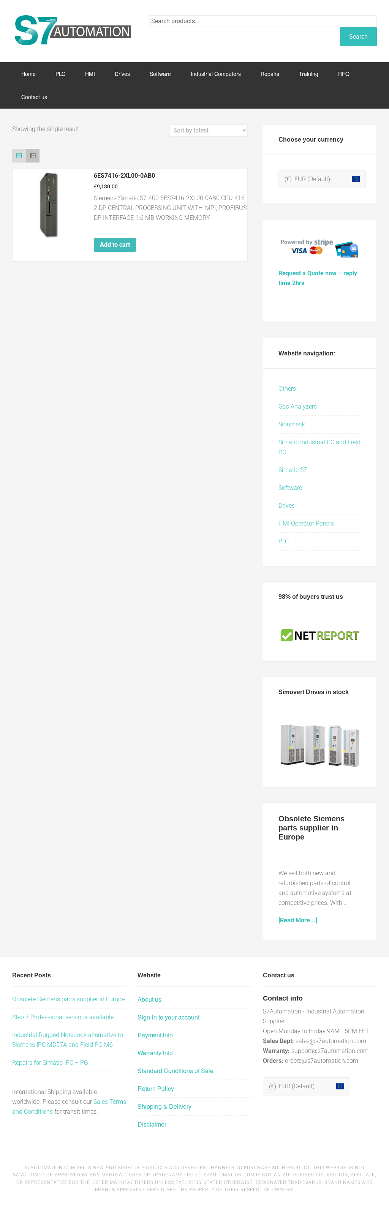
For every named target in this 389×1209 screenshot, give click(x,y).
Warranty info (155, 1052)
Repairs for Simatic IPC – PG (50, 1062)
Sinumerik (291, 424)
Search (358, 36)
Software (290, 487)
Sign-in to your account (168, 1017)
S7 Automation (73, 30)
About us (149, 999)
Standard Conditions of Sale (175, 1070)
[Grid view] (19, 156)
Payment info (155, 1035)
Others (287, 388)
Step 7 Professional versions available (63, 1017)
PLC (283, 541)
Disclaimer (152, 1124)
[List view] (33, 156)
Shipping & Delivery (164, 1106)
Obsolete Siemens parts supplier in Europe (311, 827)
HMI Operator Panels (306, 523)
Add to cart (115, 244)
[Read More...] (297, 920)
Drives (286, 505)
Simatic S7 (292, 469)
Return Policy (156, 1088)
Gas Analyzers (297, 406)
